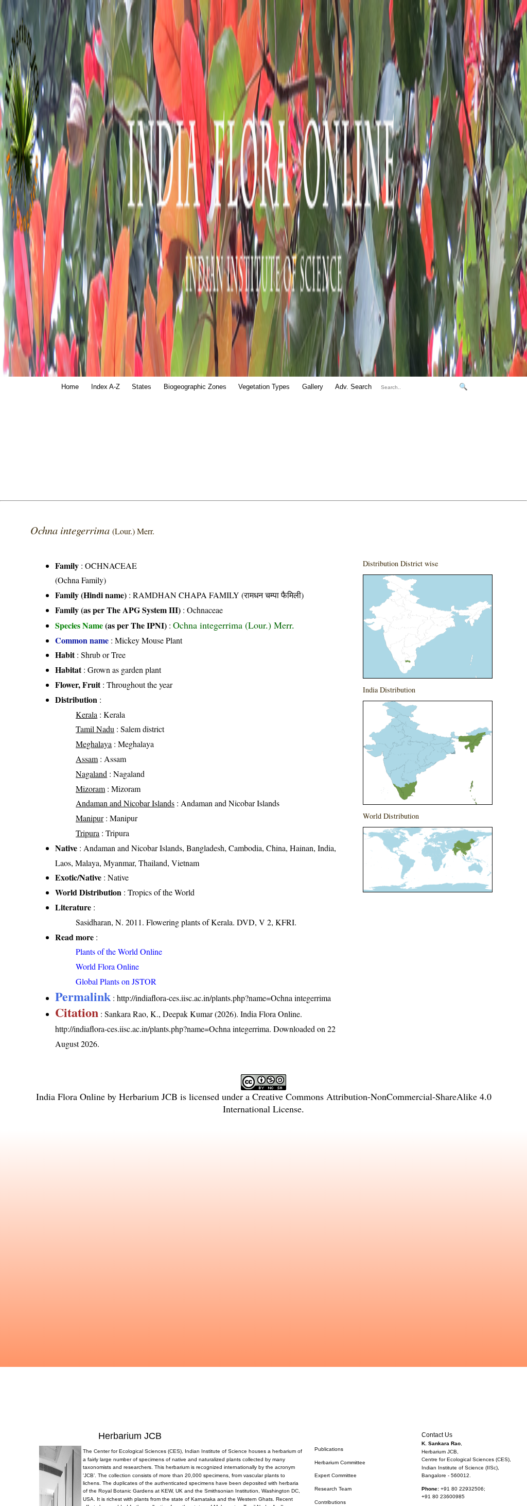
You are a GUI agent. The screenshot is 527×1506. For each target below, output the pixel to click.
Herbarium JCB (148, 1096)
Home (70, 387)
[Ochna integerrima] (428, 626)
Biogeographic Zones (195, 387)
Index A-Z (105, 387)
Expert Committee (335, 1475)
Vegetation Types (264, 387)
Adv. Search (353, 387)
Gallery (312, 387)
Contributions (330, 1502)
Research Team (333, 1489)
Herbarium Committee (339, 1462)
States (141, 387)
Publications (328, 1449)
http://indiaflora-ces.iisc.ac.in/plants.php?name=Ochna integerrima (224, 997)
